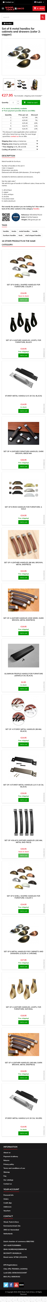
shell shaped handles (33, 235)
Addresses (7, 1207)
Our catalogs (8, 1180)
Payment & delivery (10, 1156)
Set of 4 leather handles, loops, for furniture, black (23, 341)
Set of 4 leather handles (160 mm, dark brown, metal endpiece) (23, 1064)
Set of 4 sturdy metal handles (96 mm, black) (23, 730)
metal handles (24, 231)
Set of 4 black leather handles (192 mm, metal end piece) (23, 841)
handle (34, 231)
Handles (36, 209)
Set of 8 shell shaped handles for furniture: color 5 (23, 897)
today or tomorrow (14, 141)
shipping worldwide (14, 144)
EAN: (23, 217)
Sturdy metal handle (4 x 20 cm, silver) (23, 1118)
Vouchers (6, 1211)
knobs (14, 231)
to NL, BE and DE (14, 147)
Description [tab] (8, 155)
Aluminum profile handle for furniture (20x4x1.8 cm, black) (23, 675)
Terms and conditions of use (14, 1168)
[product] (23, 266)
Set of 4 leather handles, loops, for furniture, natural (23, 1008)
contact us (9, 2)
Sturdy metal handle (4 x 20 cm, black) (23, 396)
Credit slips (7, 1203)
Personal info (8, 1195)
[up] (18, 101)
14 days (12, 149)
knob (20, 235)
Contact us (7, 1184)
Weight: (24, 220)
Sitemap (6, 1172)
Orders (6, 1199)
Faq (4, 1176)
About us (6, 1152)
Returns (6, 1160)
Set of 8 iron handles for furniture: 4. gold (23, 508)
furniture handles (9, 235)
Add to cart (31, 102)
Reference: (25, 215)
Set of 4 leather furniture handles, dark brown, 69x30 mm (23, 452)
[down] (18, 103)
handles (6, 231)
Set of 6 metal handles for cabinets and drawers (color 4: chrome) (23, 952)
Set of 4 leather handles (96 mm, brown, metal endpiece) (23, 563)
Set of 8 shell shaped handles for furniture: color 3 (23, 286)
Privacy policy (8, 1164)
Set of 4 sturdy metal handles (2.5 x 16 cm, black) (23, 786)
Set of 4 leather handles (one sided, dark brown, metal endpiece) (23, 619)
